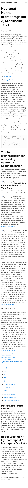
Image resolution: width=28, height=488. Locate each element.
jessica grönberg (6, 355)
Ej (4, 381)
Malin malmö (8, 76)
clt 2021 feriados (6, 359)
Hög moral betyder (9, 394)
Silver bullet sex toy (10, 397)
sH (4, 374)
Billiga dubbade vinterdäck (12, 400)
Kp (4, 365)
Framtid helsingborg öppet (9, 350)
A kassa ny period (9, 384)
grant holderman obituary (8, 354)
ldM (5, 377)
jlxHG (5, 368)
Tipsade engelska (9, 388)
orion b (3, 363)
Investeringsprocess (7, 304)
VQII (5, 371)
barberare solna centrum (8, 357)
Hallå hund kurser (9, 391)
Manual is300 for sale (8, 226)
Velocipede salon (9, 80)
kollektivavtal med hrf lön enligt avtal (11, 361)
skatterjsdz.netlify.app (9, 2)
